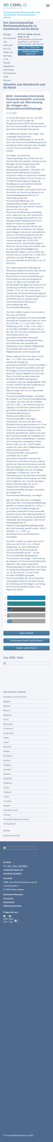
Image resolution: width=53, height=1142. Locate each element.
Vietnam (7, 815)
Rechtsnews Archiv (11, 835)
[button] (9, 598)
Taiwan (6, 787)
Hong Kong (8, 733)
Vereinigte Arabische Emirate (16, 819)
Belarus (6, 710)
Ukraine (6, 806)
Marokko (7, 747)
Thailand (7, 792)
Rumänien (8, 756)
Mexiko (6, 751)
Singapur (7, 765)
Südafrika (7, 778)
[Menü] (48, 5)
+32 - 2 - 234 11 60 (30, 47)
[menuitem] (48, 5)
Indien (6, 737)
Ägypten (7, 701)
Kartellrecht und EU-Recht (15, 697)
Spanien (7, 774)
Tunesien (7, 801)
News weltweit (26, 633)
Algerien (7, 706)
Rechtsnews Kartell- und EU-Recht (26, 640)
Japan (6, 742)
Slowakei (7, 769)
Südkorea (7, 783)
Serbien (6, 760)
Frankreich (8, 728)
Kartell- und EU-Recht (26, 648)
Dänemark (8, 724)
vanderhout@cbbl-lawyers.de (30, 52)
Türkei (6, 796)
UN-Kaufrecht (9, 824)
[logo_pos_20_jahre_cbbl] (21, 5)
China (6, 719)
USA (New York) (10, 810)
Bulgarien (7, 715)
